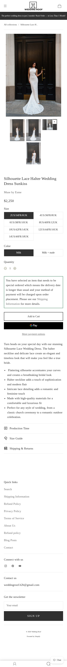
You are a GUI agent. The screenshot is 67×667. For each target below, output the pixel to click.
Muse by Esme (12, 192)
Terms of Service (14, 518)
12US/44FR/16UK (48, 229)
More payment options (33, 334)
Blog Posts (10, 540)
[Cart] (59, 6)
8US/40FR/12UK (48, 222)
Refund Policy (12, 503)
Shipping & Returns (21, 448)
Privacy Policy (12, 511)
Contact (8, 547)
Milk (18, 252)
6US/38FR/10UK (19, 222)
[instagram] (5, 566)
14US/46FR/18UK (19, 236)
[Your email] (33, 605)
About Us (9, 525)
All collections (10, 24)
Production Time (19, 428)
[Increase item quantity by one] (14, 268)
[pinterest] (12, 566)
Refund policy (12, 533)
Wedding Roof (36, 632)
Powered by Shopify (33, 636)
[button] (11, 76)
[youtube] (19, 566)
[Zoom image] (33, 76)
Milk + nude (48, 252)
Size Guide (16, 438)
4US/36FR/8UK (48, 215)
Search (8, 489)
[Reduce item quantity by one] (5, 268)
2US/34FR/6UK (18, 215)
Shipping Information (16, 496)
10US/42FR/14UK (19, 229)
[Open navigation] (7, 6)
